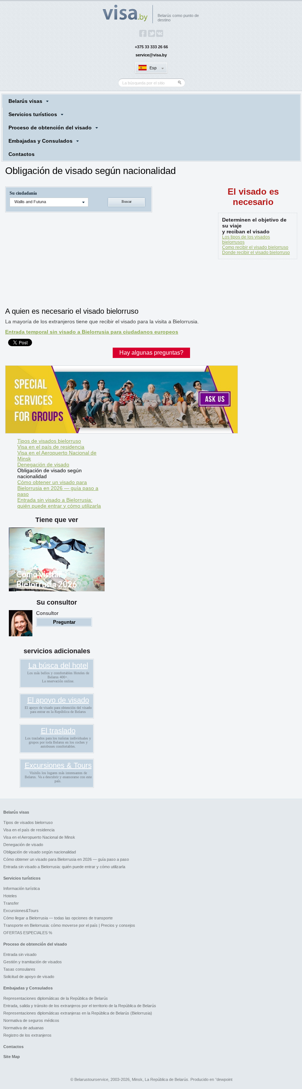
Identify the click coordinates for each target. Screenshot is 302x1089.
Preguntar (64, 622)
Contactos (21, 154)
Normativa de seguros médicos (31, 1020)
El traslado (58, 731)
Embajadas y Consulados (40, 141)
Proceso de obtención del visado (50, 128)
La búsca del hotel (58, 665)
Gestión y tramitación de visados (32, 962)
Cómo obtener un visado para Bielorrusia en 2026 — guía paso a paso (57, 488)
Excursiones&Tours (21, 910)
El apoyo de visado (58, 700)
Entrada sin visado (19, 954)
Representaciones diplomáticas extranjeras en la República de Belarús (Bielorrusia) (77, 1013)
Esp (153, 68)
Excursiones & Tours (58, 765)
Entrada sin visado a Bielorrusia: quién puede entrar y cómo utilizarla (59, 503)
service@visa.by (151, 55)
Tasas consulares (19, 969)
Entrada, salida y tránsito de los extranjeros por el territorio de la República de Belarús (79, 1005)
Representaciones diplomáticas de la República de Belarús (55, 998)
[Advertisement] (139, 285)
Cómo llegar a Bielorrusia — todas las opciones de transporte (58, 918)
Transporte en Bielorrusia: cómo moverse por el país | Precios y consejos (69, 925)
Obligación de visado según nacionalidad (49, 473)
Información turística (21, 888)
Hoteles (10, 896)
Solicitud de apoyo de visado (28, 976)
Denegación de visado (43, 464)
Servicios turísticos (32, 114)
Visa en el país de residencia (50, 447)
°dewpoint (223, 1079)
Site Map (11, 1056)
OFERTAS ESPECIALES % (27, 932)
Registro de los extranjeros (27, 1035)
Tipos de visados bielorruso (49, 441)
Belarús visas (25, 101)
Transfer (11, 903)
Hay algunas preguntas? (151, 352)
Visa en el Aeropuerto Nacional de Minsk (56, 456)
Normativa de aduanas (23, 1028)
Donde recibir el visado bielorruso (256, 252)
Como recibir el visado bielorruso (255, 247)
